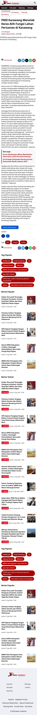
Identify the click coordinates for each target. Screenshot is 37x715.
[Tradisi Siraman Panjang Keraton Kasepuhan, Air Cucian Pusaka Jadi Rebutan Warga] (31, 518)
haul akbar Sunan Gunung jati (22, 285)
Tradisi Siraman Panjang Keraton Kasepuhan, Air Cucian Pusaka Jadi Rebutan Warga (13, 517)
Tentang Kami (8, 706)
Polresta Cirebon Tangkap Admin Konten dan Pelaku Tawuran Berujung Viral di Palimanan (11, 316)
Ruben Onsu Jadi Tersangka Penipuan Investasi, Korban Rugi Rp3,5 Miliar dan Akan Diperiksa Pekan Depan (12, 300)
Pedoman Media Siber (10, 703)
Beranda (6, 12)
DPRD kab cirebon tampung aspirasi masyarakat (16, 280)
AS (29, 261)
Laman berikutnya (9, 227)
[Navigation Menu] (35, 3)
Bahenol (20, 265)
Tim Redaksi (5, 32)
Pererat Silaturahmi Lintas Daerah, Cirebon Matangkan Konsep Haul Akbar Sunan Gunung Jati (12, 469)
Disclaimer (28, 706)
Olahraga (30, 8)
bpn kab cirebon (9, 274)
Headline (5, 409)
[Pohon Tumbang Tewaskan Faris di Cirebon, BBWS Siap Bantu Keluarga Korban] (31, 486)
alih (8, 242)
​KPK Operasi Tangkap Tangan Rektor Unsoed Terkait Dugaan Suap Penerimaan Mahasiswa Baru (13, 332)
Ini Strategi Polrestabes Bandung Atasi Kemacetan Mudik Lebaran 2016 (17, 160)
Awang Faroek (8, 265)
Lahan (23, 242)
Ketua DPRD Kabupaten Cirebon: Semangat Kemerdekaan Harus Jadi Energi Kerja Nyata (11, 348)
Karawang (15, 12)
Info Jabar (13, 8)
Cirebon (4, 491)
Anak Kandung (19, 261)
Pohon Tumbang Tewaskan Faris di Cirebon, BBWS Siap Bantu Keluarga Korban (12, 485)
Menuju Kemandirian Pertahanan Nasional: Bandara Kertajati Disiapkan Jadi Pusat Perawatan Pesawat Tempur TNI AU (13, 534)
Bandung (22, 8)
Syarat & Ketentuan (26, 703)
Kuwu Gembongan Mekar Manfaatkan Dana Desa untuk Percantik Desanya (17, 155)
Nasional (4, 8)
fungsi (15, 242)
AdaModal (6, 261)
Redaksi (11, 699)
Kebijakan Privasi (21, 699)
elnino (5, 285)
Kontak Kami (19, 706)
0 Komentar (7, 60)
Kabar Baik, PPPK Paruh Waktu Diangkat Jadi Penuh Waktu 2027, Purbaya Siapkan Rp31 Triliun (13, 501)
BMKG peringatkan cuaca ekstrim (15, 270)
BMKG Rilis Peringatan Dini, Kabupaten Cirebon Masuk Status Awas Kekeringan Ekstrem (12, 364)
